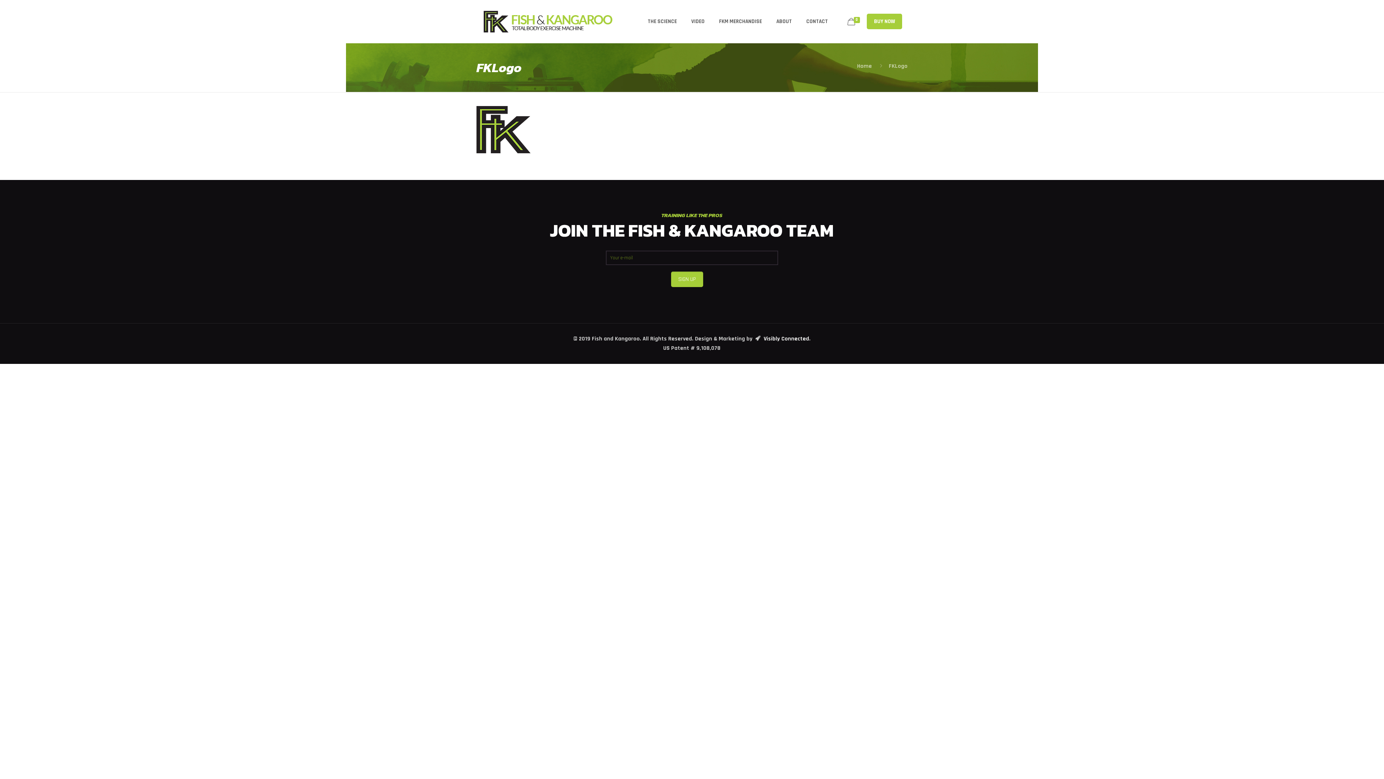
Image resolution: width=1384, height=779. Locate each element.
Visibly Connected (786, 339)
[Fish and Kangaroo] (548, 21)
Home (864, 66)
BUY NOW (884, 21)
